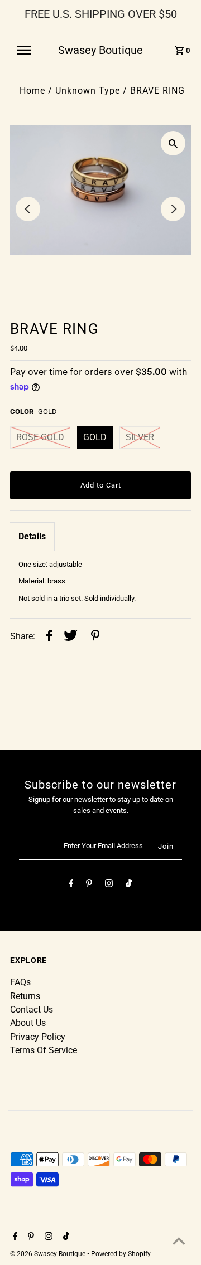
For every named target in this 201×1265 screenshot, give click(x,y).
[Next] (173, 209)
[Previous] (28, 209)
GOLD (95, 437)
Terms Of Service (43, 1050)
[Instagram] (109, 885)
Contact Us (31, 1009)
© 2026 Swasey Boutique (48, 1254)
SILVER (140, 437)
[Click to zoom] (173, 143)
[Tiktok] (129, 885)
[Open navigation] (27, 50)
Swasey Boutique (100, 50)
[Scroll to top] (179, 1243)
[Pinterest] (89, 885)
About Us (28, 1023)
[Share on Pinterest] (95, 637)
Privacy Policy (37, 1037)
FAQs (20, 982)
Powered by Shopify (121, 1254)
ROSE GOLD (40, 437)
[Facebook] (71, 885)
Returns (25, 996)
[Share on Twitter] (71, 637)
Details (32, 536)
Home (32, 90)
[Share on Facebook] (49, 637)
